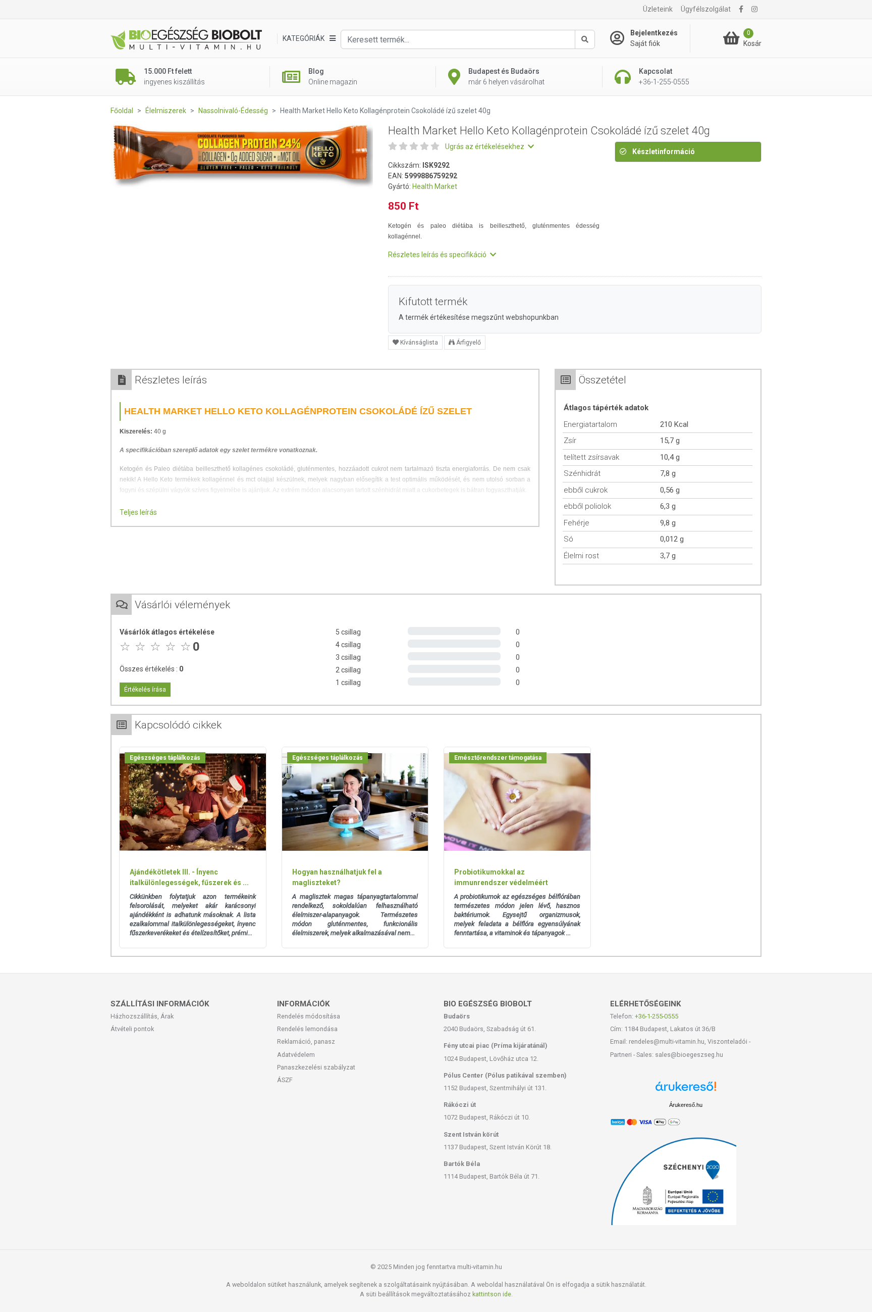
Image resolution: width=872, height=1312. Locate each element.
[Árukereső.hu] (686, 1090)
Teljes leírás (138, 512)
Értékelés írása (145, 689)
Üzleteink (658, 9)
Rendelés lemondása (307, 1029)
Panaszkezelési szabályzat (316, 1067)
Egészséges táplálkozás (165, 757)
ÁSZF (285, 1080)
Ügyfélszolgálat (706, 9)
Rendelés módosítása (308, 1016)
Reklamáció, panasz (306, 1041)
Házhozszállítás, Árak (142, 1016)
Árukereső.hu (685, 1105)
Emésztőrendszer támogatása (497, 757)
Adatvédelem (296, 1054)
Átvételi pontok (132, 1029)
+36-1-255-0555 (656, 1016)
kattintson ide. (492, 1294)
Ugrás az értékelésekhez (485, 146)
